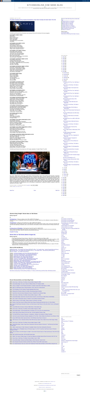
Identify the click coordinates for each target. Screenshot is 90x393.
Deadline (62, 240)
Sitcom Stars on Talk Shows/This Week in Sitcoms (70, 33)
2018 (63, 69)
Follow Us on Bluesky (69, 23)
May (64, 169)
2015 (63, 179)
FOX (62, 326)
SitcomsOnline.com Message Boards (67, 220)
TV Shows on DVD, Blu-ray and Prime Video (39, 270)
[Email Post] (31, 185)
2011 (63, 185)
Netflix (62, 333)
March (64, 172)
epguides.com (63, 247)
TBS (62, 343)
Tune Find (63, 278)
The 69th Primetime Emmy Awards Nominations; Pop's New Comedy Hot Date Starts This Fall (33, 19)
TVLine (62, 235)
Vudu (62, 347)
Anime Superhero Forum (65, 265)
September (65, 77)
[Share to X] (35, 185)
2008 (63, 190)
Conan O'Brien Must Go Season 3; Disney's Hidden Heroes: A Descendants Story (27, 306)
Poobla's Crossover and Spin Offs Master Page (69, 286)
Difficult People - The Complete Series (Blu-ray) (22, 260)
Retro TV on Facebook (65, 258)
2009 (63, 188)
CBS (62, 322)
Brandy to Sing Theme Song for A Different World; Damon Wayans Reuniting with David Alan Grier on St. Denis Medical (34, 302)
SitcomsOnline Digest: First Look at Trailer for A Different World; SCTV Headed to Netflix (28, 283)
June (64, 167)
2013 (63, 182)
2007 (63, 192)
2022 (63, 63)
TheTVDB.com (63, 285)
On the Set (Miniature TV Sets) (66, 267)
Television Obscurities (65, 253)
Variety (62, 242)
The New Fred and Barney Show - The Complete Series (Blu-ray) (25, 254)
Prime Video (63, 339)
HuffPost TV (63, 251)
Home (35, 190)
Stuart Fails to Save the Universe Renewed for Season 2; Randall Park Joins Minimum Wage (29, 293)
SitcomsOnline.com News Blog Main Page (47, 385)
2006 (63, 193)
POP (21, 186)
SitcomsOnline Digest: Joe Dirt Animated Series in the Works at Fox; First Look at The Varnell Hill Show (31, 310)
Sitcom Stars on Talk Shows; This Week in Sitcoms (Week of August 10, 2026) (27, 308)
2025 (63, 58)
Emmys (14, 186)
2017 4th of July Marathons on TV (69, 157)
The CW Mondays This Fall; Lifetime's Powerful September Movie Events (26, 289)
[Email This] (32, 185)
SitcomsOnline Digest (65, 32)
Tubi (62, 344)
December (65, 72)
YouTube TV (63, 351)
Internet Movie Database (65, 244)
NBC (62, 332)
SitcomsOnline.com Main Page (66, 218)
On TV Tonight (63, 292)
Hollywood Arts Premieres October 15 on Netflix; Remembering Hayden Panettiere (27, 291)
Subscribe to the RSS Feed (69, 28)
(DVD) (31, 257)
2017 (63, 71)
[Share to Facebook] (36, 185)
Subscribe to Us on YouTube (71, 27)
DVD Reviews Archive (52, 270)
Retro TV (62, 257)
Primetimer (63, 243)
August (64, 79)
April (64, 171)
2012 (63, 184)
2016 (63, 177)
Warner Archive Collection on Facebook (68, 272)
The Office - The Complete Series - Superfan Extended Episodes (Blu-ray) (27, 262)
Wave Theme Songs (64, 282)
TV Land (62, 346)
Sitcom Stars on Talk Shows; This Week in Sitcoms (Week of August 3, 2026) (26, 322)
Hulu (62, 330)
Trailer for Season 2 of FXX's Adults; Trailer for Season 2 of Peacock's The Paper (27, 300)
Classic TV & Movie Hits (65, 250)
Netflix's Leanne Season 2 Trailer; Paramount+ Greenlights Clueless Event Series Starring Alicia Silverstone (32, 327)
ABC (62, 318)
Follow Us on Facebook (70, 21)
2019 (63, 68)
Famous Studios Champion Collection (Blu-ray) (22, 257)
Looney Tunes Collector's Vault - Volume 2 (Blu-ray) (23, 255)
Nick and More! (64, 268)
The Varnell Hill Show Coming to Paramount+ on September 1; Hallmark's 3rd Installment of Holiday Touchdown (32, 314)
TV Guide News (64, 233)
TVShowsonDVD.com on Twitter (67, 227)
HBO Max (63, 329)
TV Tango (63, 254)
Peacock (62, 336)
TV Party (62, 264)
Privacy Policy (42, 387)
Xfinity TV (63, 349)
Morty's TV (63, 249)
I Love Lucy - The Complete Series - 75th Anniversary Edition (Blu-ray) (26, 264)
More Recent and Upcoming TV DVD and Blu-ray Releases (20, 270)
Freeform (62, 328)
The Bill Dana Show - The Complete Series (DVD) (22, 263)
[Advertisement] (45, 14)
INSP (62, 281)
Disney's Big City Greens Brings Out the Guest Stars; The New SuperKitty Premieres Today (29, 312)
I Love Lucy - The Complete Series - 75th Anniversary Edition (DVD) (26, 258)
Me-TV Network (64, 275)
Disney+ (62, 325)
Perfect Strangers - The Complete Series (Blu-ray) (22, 266)
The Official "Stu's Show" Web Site (67, 270)
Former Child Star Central (65, 261)
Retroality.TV (63, 260)
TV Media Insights (64, 271)
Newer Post (12, 190)
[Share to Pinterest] (37, 185)
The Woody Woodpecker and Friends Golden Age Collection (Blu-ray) (26, 253)
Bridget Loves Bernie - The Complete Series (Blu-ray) (23, 267)
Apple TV (63, 319)
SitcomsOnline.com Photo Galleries (67, 221)
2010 (63, 187)
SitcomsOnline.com (47, 383)
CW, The (62, 323)
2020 (63, 66)
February (65, 174)
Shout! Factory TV (64, 342)
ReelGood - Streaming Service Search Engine (69, 340)
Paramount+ (63, 335)
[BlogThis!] (33, 185)
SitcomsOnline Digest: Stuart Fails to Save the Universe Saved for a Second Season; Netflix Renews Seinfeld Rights (33, 296)
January (65, 175)
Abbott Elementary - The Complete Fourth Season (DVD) (23, 256)
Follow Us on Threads (69, 24)
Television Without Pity (65, 263)
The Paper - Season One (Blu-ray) (20, 265)
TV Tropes (63, 288)
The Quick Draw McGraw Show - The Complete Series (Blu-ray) (25, 268)
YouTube (62, 350)
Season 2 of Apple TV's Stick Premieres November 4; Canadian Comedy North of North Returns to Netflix (31, 285)
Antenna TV (63, 277)
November (65, 74)
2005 (63, 195)
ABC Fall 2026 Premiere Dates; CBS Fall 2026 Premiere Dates (24, 334)
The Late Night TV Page (65, 274)
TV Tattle (62, 256)
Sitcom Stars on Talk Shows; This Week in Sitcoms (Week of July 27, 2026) (26, 338)
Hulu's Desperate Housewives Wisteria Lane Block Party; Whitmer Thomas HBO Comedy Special (30, 341)
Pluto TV (62, 337)
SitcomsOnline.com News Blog (45, 5)
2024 (63, 60)
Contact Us (68, 29)
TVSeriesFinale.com (64, 239)
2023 (63, 61)
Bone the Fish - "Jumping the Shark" (67, 293)
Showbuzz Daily (64, 232)
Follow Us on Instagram (70, 25)
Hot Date (18, 186)
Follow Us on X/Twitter (70, 22)
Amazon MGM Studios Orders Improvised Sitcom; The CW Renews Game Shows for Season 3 (29, 317)
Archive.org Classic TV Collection (67, 321)
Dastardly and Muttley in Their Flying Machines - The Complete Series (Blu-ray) (28, 261)
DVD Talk (63, 279)
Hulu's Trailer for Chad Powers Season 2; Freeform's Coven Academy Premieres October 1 (29, 298)
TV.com (62, 246)
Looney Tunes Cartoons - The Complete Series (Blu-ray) (23, 259)
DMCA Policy (48, 387)
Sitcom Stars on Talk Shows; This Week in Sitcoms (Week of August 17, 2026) (27, 294)
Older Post (57, 190)
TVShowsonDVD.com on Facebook (67, 225)
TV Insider (63, 236)
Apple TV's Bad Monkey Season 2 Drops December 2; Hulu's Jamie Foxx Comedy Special (29, 287)
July (64, 80)
